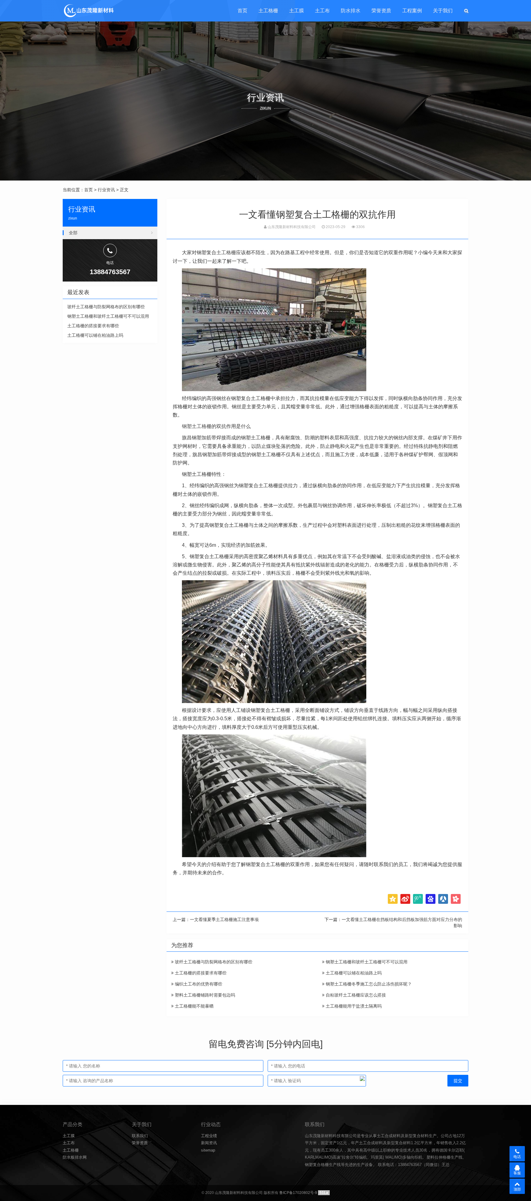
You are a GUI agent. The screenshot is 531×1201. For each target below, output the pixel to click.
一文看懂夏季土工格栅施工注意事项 (224, 919)
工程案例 (412, 10)
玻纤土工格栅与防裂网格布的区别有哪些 (213, 961)
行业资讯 (106, 189)
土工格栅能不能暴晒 (194, 1006)
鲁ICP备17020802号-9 (298, 1193)
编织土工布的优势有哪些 (198, 983)
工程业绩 (209, 1135)
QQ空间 (393, 899)
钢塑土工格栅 (196, 426)
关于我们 (443, 10)
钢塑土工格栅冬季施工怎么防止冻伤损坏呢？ (368, 983)
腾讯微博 (418, 899)
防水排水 (350, 10)
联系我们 (140, 1135)
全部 (73, 232)
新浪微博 (405, 899)
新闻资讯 (209, 1143)
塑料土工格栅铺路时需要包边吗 (204, 995)
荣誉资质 (381, 10)
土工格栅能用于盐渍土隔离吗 (353, 1006)
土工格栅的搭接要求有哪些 (200, 972)
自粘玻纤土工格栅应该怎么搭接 (355, 995)
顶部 (517, 1189)
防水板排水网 (75, 1157)
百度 (430, 899)
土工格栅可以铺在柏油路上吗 (353, 972)
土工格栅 (268, 10)
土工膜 (296, 10)
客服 (517, 1173)
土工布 (322, 10)
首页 (242, 10)
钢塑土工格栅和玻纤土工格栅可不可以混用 (365, 961)
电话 (517, 1157)
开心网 (456, 899)
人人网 (443, 899)
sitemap (208, 1150)
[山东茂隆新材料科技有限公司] (88, 10)
